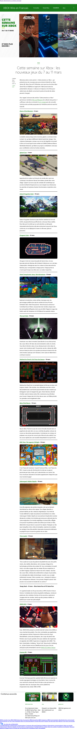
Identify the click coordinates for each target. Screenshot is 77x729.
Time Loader (23, 536)
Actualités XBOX (37, 720)
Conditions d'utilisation (63, 727)
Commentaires (55, 720)
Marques (72, 727)
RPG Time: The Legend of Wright (29, 442)
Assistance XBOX (46, 720)
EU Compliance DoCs (32, 728)
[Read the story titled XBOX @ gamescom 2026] (66, 697)
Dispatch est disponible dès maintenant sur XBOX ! (49, 710)
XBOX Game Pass (29, 704)
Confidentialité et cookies (41, 727)
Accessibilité (42, 728)
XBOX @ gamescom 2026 (64, 709)
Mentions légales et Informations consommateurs (50, 725)
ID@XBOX (56, 8)
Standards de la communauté (66, 720)
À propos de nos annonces (20, 728)
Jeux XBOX (11, 720)
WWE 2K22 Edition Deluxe (48, 647)
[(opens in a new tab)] (49, 697)
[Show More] (73, 8)
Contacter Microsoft (31, 725)
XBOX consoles (4, 720)
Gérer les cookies (52, 727)
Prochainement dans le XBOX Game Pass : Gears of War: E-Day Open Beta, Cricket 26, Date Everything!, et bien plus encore (32, 712)
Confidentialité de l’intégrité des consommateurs (13, 725)
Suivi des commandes (69, 721)
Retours (61, 721)
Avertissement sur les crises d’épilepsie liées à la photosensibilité (17, 721)
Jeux (64, 8)
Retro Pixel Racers (25, 403)
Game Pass (46, 8)
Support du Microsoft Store (51, 721)
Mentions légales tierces (6, 728)
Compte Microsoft (39, 721)
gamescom (60, 704)
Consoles (36, 8)
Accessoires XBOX (28, 720)
